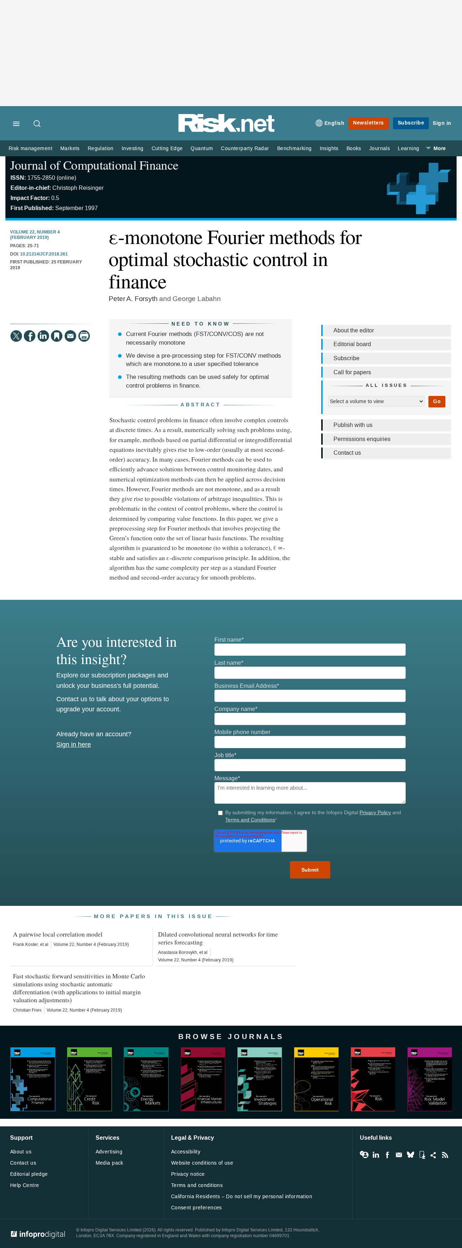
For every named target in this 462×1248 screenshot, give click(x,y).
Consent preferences (196, 1207)
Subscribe (411, 123)
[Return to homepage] (226, 131)
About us (20, 1151)
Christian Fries (27, 1010)
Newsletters (368, 123)
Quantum (202, 148)
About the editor (354, 330)
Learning (408, 148)
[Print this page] (84, 336)
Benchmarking (294, 148)
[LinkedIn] (43, 336)
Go (437, 401)
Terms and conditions (197, 1185)
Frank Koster (25, 944)
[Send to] (70, 336)
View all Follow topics (364, 1155)
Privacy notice (188, 1174)
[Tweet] (16, 336)
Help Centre (24, 1185)
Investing (133, 148)
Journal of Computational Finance (94, 164)
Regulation (101, 148)
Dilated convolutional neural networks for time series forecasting (218, 938)
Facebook (387, 1155)
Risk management (30, 148)
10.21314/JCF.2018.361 (44, 254)
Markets (70, 148)
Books (353, 148)
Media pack (109, 1163)
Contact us (347, 453)
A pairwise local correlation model (58, 934)
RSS (445, 1155)
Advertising (109, 1151)
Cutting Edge (167, 148)
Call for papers (352, 372)
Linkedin (375, 1155)
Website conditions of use (202, 1163)
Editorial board (352, 344)
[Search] (37, 124)
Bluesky (410, 1155)
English (334, 123)
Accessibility (185, 1151)
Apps (422, 1155)
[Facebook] (29, 336)
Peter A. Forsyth (133, 298)
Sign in (442, 123)
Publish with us (353, 425)
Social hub (433, 1155)
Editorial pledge (29, 1174)
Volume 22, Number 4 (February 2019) (35, 235)
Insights (329, 148)
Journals (379, 148)
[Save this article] (56, 336)
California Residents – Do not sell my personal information (241, 1196)
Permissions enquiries (362, 439)
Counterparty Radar (245, 148)
